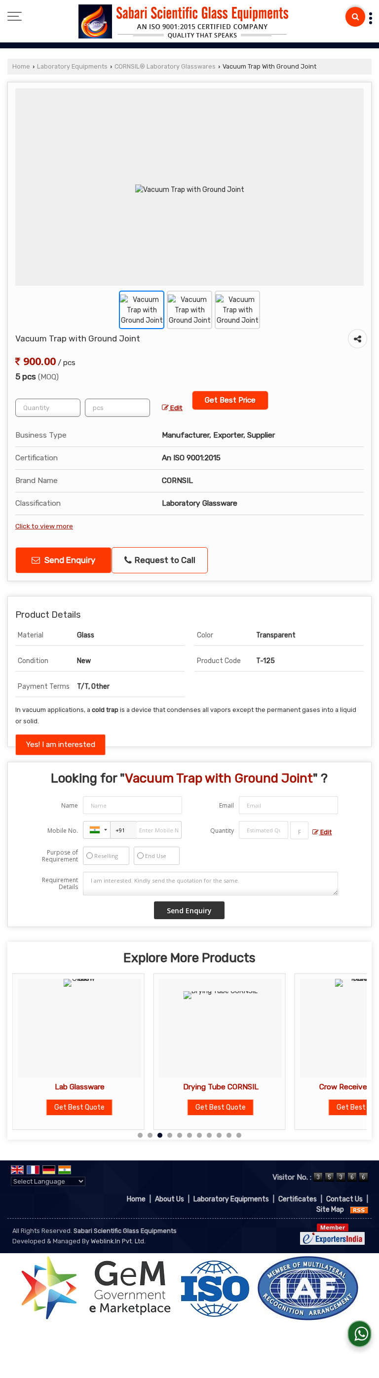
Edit (176, 407)
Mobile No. (62, 830)
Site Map (330, 1209)
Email (226, 805)
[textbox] (117, 408)
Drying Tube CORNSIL (194, 1086)
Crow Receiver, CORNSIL (335, 1086)
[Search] (355, 17)
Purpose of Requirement (60, 856)
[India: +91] (97, 830)
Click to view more (44, 526)
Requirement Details (60, 884)
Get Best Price (230, 400)
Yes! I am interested (60, 744)
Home (21, 66)
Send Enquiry (68, 560)
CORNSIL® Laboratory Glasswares (165, 66)
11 (238, 1135)
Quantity (222, 830)
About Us (169, 1199)
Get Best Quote (53, 1107)
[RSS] (359, 1209)
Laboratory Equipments (72, 66)
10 (229, 1135)
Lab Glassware (53, 1086)
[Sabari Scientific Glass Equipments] (183, 22)
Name (69, 805)
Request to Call (164, 560)
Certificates (297, 1199)
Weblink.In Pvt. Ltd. (118, 1241)
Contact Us (344, 1199)
